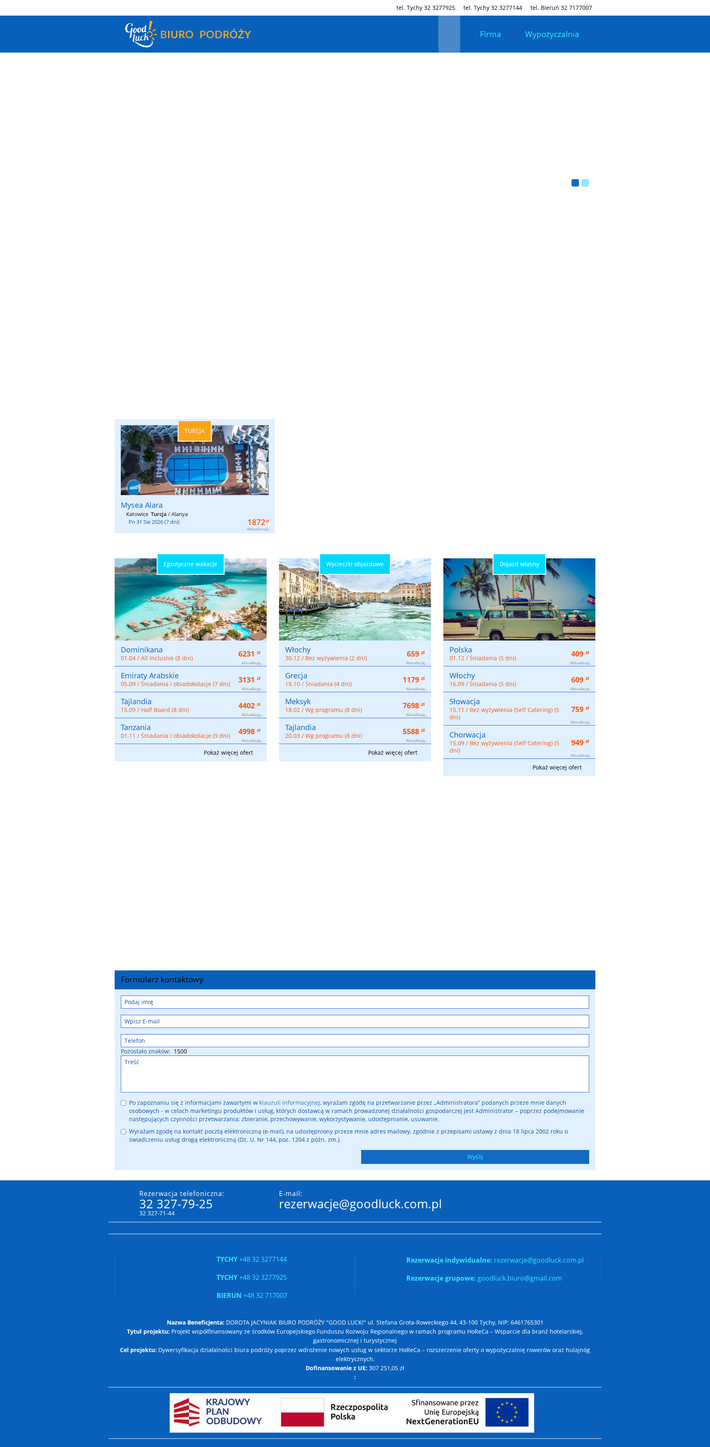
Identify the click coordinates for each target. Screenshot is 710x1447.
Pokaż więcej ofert (229, 752)
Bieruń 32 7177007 (561, 8)
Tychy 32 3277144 (492, 8)
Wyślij (475, 1157)
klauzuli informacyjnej (289, 1102)
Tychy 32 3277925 (425, 8)
